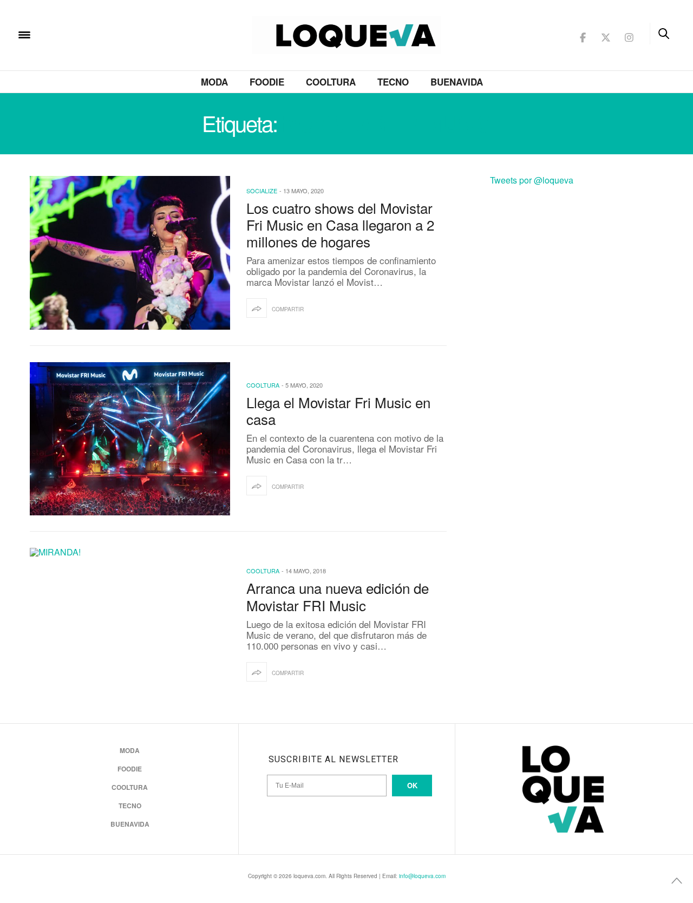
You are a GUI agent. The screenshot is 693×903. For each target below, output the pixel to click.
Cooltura (331, 81)
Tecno (393, 81)
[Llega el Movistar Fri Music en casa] (130, 439)
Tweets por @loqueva (531, 180)
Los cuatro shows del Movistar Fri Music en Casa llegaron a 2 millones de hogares (340, 224)
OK (412, 785)
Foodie (267, 81)
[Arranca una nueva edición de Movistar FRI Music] (130, 625)
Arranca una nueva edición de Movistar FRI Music (337, 596)
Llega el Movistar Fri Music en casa (338, 410)
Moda (214, 81)
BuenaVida (456, 81)
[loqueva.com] (94, 34)
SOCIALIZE (261, 190)
